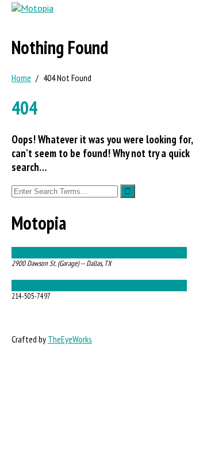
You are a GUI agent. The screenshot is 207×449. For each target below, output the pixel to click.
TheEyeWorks (70, 339)
